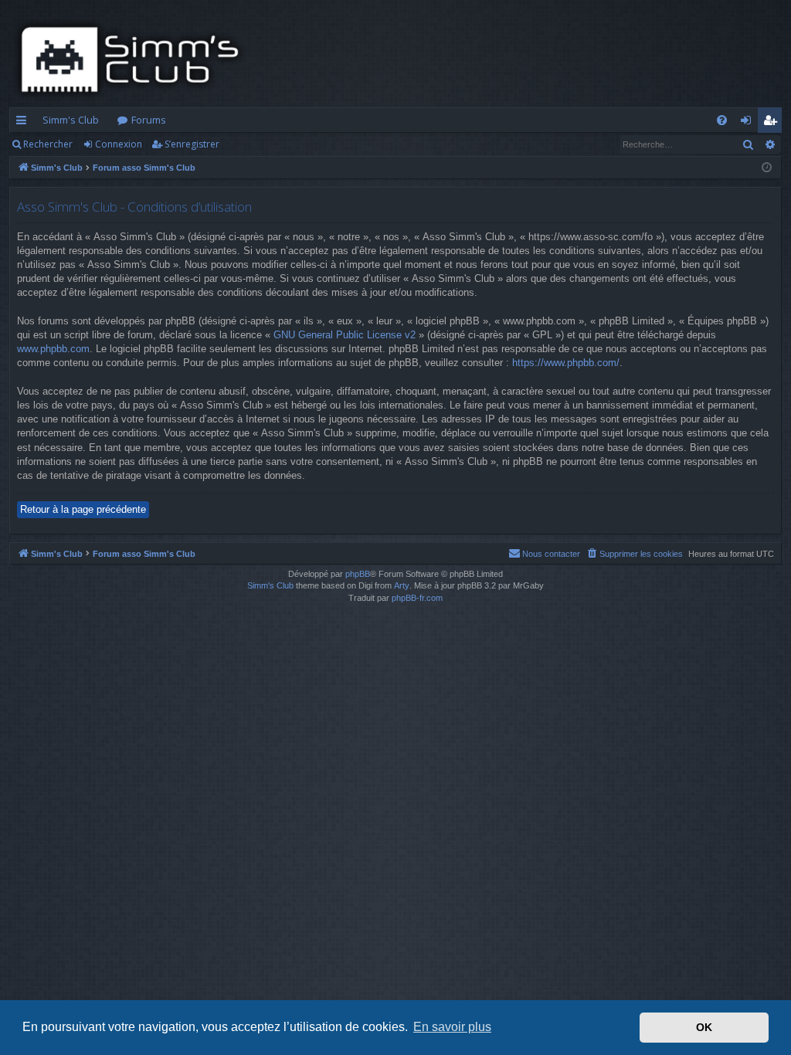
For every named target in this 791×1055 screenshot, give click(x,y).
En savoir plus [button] (452, 1026)
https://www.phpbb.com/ (566, 362)
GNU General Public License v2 (344, 335)
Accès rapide (24, 123)
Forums (148, 120)
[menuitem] (722, 120)
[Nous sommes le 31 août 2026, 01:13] (767, 168)
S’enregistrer (192, 144)
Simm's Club (70, 120)
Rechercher (48, 144)
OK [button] (704, 1027)
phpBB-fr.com (417, 597)
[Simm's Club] (134, 59)
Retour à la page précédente (83, 509)
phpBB (357, 573)
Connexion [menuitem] (749, 123)
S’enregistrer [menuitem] (773, 123)
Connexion (118, 144)
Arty (401, 585)
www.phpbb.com (53, 348)
